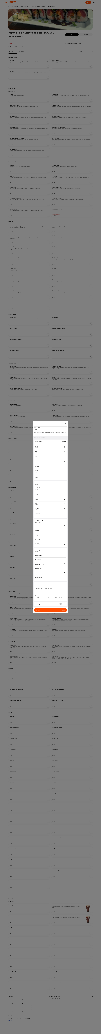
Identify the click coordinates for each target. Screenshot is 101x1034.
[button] (50, 610)
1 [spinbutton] (62, 604)
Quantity (37, 604)
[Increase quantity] (65, 604)
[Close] (66, 423)
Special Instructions (40, 584)
